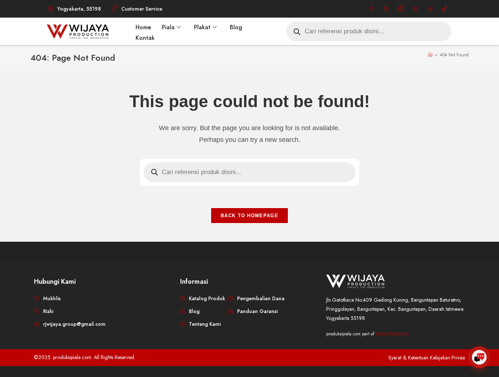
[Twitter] (386, 8)
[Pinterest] (415, 8)
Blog (236, 27)
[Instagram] (400, 8)
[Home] (430, 55)
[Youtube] (429, 8)
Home (143, 27)
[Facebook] (371, 8)
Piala (168, 27)
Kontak (145, 38)
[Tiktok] (444, 8)
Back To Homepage (249, 215)
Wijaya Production (393, 334)
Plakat (202, 27)
